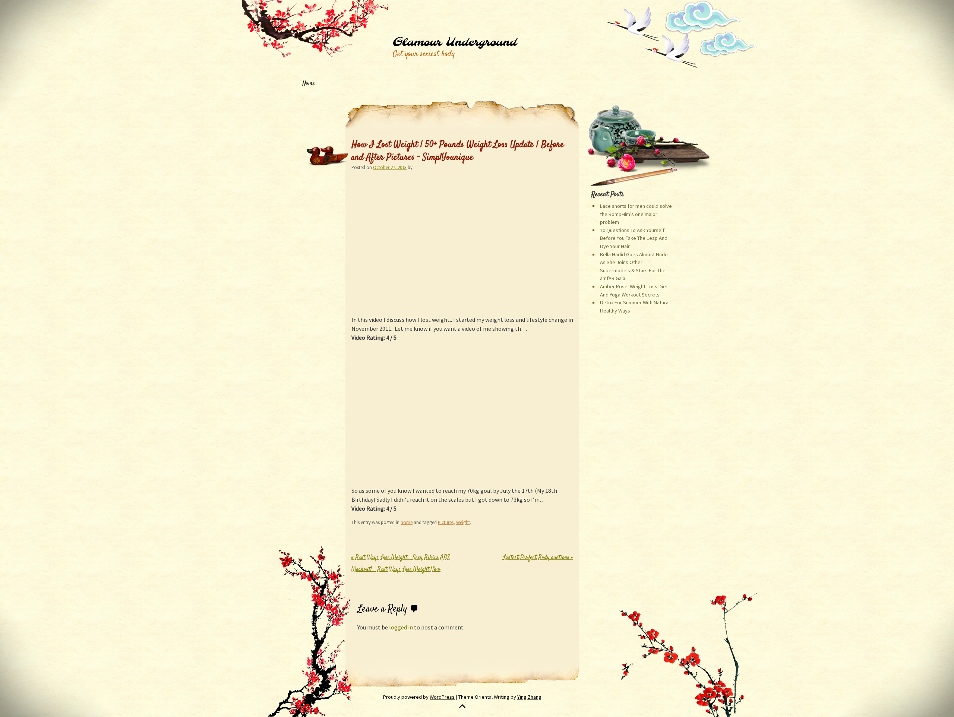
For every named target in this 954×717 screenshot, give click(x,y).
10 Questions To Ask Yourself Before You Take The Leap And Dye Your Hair (633, 238)
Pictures (446, 522)
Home (308, 83)
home (407, 522)
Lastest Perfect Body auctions (538, 557)
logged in (401, 627)
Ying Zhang (529, 697)
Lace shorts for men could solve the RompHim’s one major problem (636, 214)
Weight (463, 522)
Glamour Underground (454, 42)
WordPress (442, 697)
